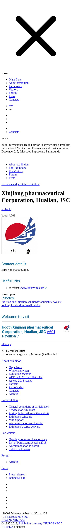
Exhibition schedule (20, 416)
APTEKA (7, 526)
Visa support (16, 419)
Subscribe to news (19, 449)
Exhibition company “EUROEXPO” (40, 523)
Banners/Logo (17, 477)
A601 (51, 331)
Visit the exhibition (29, 184)
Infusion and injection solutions (19, 301)
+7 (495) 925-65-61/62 (14, 516)
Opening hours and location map (28, 439)
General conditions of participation (29, 406)
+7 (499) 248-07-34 (13, 520)
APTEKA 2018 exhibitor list (25, 377)
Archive (13, 394)
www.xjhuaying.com (32, 287)
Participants (15, 86)
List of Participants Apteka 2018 (27, 442)
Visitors (13, 89)
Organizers (15, 367)
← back (6, 209)
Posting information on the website (29, 413)
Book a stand (9, 184)
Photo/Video (16, 387)
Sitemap (6, 344)
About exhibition (19, 82)
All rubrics (34, 305)
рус (11, 105)
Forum (13, 92)
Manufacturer (46, 301)
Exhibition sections (20, 373)
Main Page (15, 79)
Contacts (14, 99)
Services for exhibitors (22, 409)
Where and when (19, 370)
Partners (13, 383)
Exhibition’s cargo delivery (24, 426)
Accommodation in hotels (24, 445)
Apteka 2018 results (20, 380)
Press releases (17, 474)
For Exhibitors (17, 167)
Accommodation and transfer (26, 423)
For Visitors (16, 171)
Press (12, 96)
